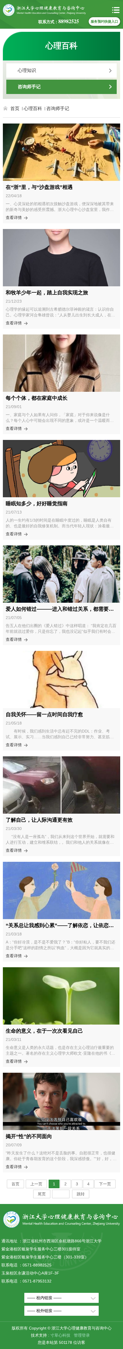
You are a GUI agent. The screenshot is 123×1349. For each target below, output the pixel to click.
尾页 (42, 1194)
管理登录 (82, 1335)
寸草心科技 (60, 1335)
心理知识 (27, 70)
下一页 (105, 1184)
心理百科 (33, 108)
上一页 (36, 1184)
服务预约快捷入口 (104, 21)
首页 (14, 108)
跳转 (81, 1194)
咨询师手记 (29, 86)
